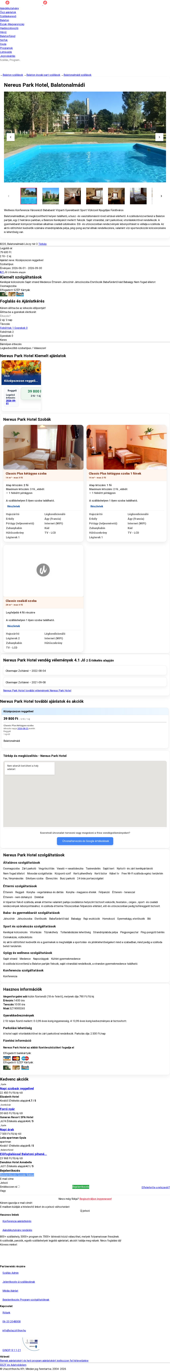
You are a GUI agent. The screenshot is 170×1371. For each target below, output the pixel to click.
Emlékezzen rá (9, 1186)
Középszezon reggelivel (18, 711)
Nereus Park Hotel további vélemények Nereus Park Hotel (37, 690)
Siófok (4, 40)
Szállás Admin (10, 1272)
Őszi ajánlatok (8, 12)
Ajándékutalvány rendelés (17, 1230)
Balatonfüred (7, 36)
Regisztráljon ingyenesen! (96, 1198)
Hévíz (3, 32)
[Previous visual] (11, 137)
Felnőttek (14, 328)
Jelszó (4, 1182)
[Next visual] (159, 137)
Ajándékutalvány (9, 8)
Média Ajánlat (10, 1290)
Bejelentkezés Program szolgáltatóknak (25, 1299)
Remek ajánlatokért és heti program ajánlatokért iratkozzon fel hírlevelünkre (44, 1360)
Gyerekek (5, 335)
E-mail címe (7, 1178)
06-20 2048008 (11, 1321)
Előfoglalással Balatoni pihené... (23, 1154)
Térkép (42, 244)
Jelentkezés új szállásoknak (18, 1281)
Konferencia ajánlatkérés (16, 1221)
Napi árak (7, 1129)
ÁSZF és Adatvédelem (13, 1365)
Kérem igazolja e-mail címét (16, 1202)
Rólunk (6, 1312)
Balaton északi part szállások (43, 74)
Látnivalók (6, 52)
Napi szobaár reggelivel (17, 1088)
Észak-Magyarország (12, 24)
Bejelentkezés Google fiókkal (17, 1174)
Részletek (13, 506)
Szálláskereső (8, 16)
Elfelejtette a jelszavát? (156, 1187)
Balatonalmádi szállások (77, 74)
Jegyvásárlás (7, 56)
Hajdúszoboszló (9, 28)
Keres (3, 339)
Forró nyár (7, 1109)
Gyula (3, 44)
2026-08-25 (23, 728)
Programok (6, 48)
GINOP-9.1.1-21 (11, 1350)
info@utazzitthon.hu (14, 1330)
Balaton (4, 20)
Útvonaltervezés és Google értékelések (85, 841)
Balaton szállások (13, 74)
